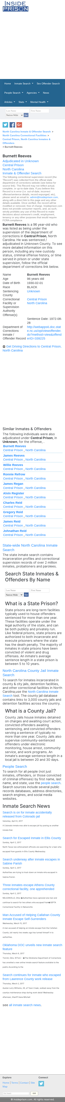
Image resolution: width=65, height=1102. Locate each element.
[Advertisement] (32, 45)
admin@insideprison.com (44, 197)
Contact (24, 1082)
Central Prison (13, 165)
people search (50, 783)
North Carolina (13, 169)
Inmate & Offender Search (22, 173)
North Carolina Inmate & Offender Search (27, 131)
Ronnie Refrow (14, 474)
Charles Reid (12, 502)
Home (6, 1082)
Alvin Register (13, 493)
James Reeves (14, 455)
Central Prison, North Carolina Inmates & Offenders (26, 141)
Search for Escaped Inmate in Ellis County (32, 838)
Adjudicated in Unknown (21, 161)
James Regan (13, 483)
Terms (14, 1082)
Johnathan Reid (15, 531)
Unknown (33, 291)
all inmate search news (25, 1005)
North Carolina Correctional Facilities (24, 135)
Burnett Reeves (14, 446)
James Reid (11, 521)
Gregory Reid (13, 512)
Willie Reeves (13, 465)
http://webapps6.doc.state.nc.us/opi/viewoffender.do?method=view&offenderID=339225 (44, 332)
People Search (15, 766)
